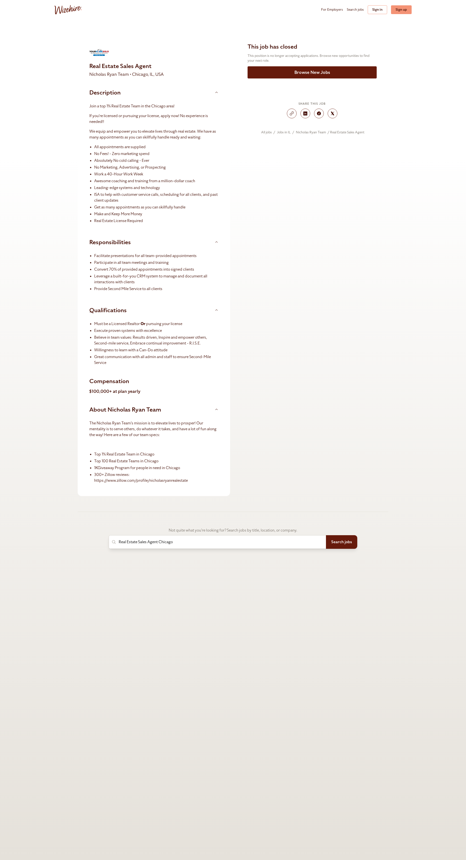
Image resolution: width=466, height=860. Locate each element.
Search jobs (355, 9)
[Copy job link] (292, 113)
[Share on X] (332, 113)
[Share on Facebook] (319, 113)
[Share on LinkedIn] (305, 113)
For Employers (332, 9)
